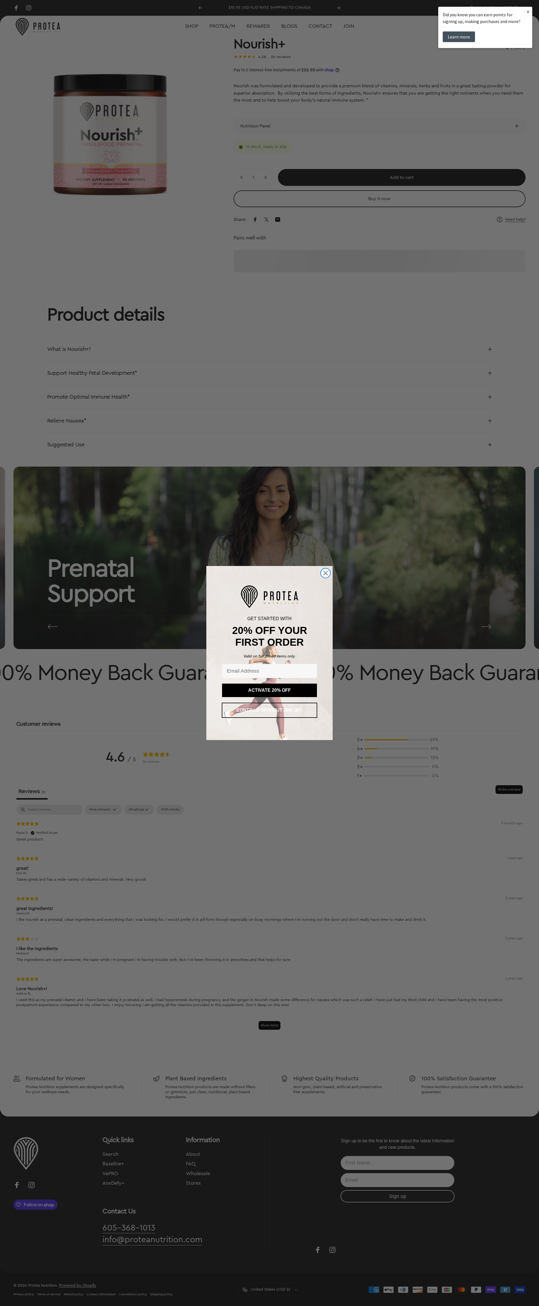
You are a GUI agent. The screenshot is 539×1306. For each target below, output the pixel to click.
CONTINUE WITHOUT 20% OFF (269, 710)
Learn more (459, 37)
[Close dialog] (325, 573)
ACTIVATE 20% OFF (269, 690)
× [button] (528, 11)
